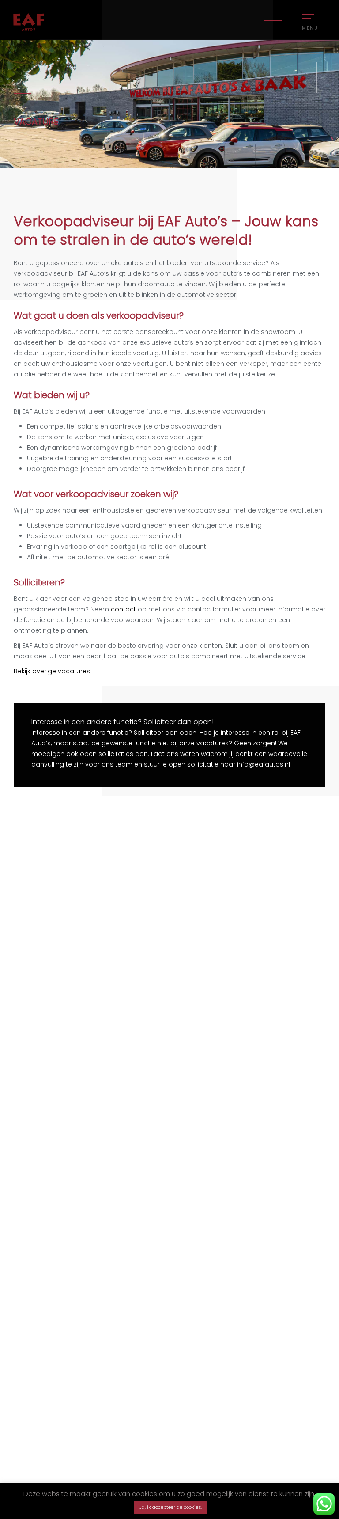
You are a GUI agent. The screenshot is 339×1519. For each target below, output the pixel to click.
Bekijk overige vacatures (52, 671)
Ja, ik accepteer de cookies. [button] (170, 1507)
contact (123, 609)
